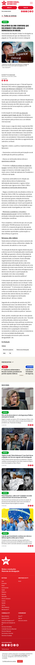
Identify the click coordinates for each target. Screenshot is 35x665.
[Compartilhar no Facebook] (2, 80)
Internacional (5, 587)
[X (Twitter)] (26, 11)
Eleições (4, 594)
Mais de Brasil (5, 385)
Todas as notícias (9, 16)
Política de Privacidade (20, 655)
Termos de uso (5, 649)
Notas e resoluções (9, 569)
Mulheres (4, 592)
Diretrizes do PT (23, 578)
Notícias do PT (5, 609)
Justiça (3, 605)
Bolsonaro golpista (8, 349)
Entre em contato (22, 620)
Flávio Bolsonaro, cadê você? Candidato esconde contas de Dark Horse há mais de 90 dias (17, 496)
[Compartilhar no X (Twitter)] (5, 80)
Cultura (3, 600)
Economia (4, 583)
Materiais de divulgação (10, 571)
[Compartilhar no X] (30, 425)
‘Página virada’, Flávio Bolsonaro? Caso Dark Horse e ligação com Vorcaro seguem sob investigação (17, 456)
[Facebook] (22, 11)
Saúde (3, 590)
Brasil (5, 412)
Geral (19, 581)
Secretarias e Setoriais (7, 633)
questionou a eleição (8, 161)
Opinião (3, 603)
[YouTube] (28, 11)
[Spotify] (32, 11)
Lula (3, 581)
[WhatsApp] (30, 11)
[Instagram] (24, 11)
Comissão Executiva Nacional (9, 629)
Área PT (9, 7)
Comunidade (22, 613)
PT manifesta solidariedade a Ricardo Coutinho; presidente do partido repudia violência (12, 371)
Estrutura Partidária (7, 626)
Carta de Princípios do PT (8, 620)
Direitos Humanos (6, 598)
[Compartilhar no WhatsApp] (7, 80)
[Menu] (31, 3)
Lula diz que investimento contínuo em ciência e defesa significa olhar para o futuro (17, 537)
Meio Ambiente (5, 607)
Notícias (4, 578)
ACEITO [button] (20, 661)
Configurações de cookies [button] (9, 661)
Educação (4, 596)
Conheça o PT (6, 613)
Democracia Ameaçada (23, 349)
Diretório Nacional (6, 631)
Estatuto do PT (5, 618)
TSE (10, 353)
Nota (4, 366)
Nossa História (5, 616)
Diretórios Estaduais (7, 635)
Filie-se (26, 7)
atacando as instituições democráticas (14, 187)
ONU (4, 353)
